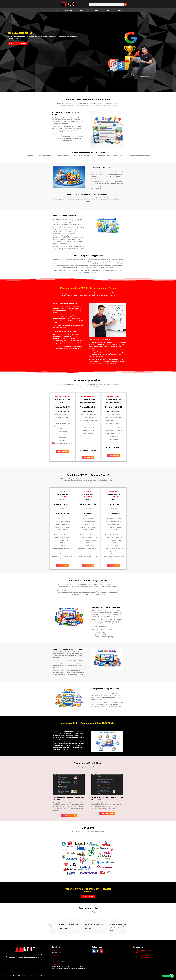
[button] (98, 474)
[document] (88, 490)
